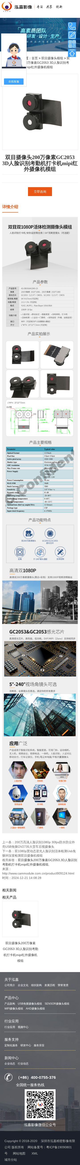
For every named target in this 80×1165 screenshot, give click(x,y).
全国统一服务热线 (30, 1085)
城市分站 (10, 1159)
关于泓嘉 (11, 979)
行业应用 (11, 1021)
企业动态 (9, 1063)
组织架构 (36, 985)
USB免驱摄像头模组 (30, 1003)
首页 (35, 58)
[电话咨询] (72, 26)
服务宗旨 (39, 1045)
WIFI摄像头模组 (13, 1008)
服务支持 (11, 1039)
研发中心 (25, 1045)
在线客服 (13, 81)
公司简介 (9, 985)
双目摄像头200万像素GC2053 (39, 860)
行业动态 (23, 1063)
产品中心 (11, 998)
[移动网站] (72, 44)
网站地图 (19, 1153)
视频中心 (23, 1027)
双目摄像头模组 (52, 58)
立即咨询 (40, 191)
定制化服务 (11, 1045)
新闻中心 (11, 1058)
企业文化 (23, 985)
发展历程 (49, 985)
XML (35, 1153)
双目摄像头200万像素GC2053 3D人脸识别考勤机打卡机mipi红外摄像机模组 (40, 62)
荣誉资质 (63, 985)
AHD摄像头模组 (35, 1008)
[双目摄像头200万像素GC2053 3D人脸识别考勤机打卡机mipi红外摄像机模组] (20, 919)
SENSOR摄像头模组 (57, 1003)
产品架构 (9, 1003)
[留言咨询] (72, 35)
